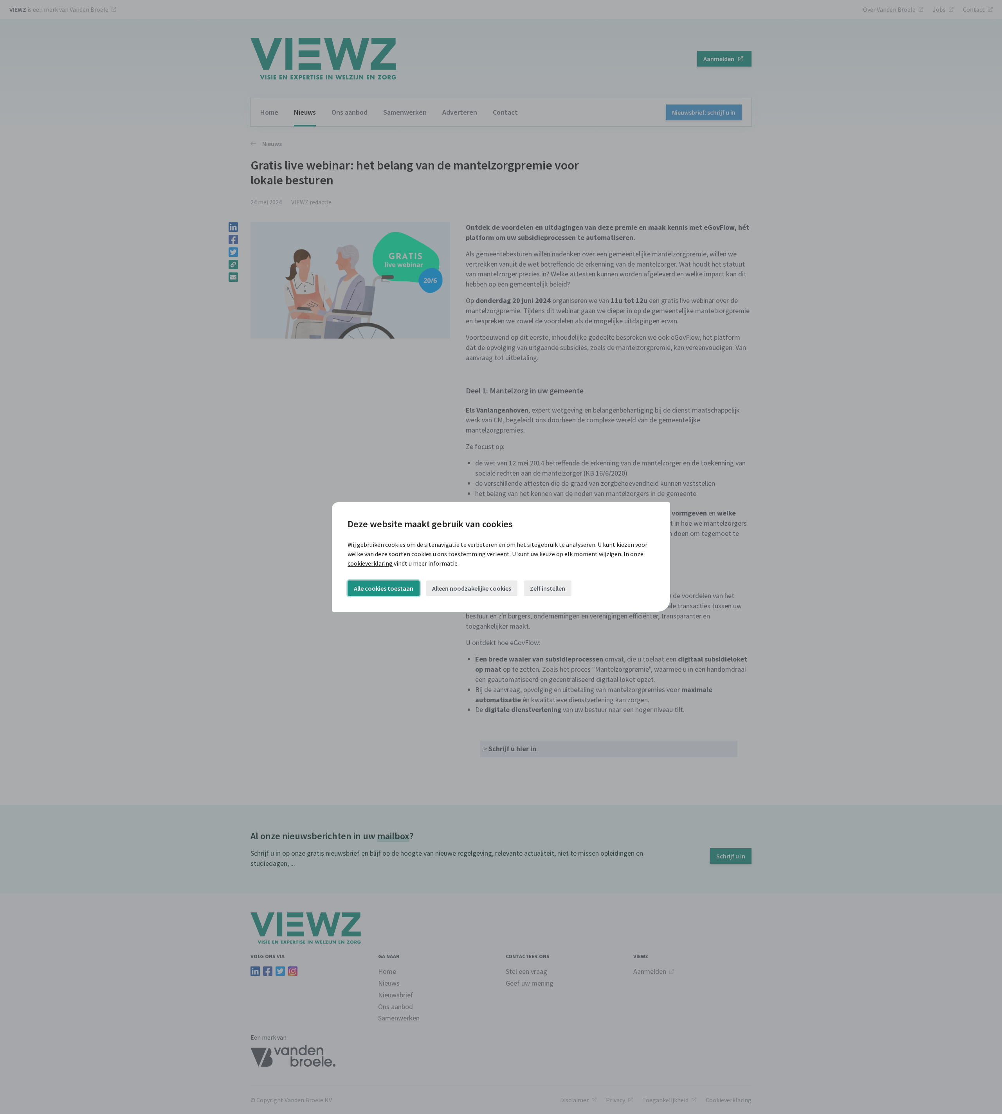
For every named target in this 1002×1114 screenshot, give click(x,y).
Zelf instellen (547, 588)
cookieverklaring (370, 563)
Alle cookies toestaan (383, 588)
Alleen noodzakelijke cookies (471, 588)
